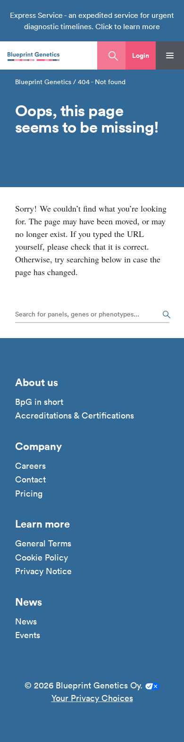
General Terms (43, 543)
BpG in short (39, 402)
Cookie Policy (41, 558)
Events (27, 635)
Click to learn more (127, 26)
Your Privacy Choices (92, 698)
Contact (30, 479)
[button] (140, 55)
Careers (30, 466)
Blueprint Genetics (43, 82)
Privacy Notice (43, 571)
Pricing (28, 494)
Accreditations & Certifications (74, 415)
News (26, 621)
